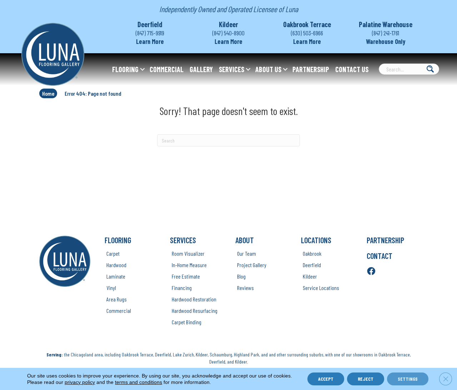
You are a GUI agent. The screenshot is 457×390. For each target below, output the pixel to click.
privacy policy (80, 382)
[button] (142, 69)
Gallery (201, 69)
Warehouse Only (386, 41)
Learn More (150, 41)
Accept (325, 379)
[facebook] (371, 271)
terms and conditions (138, 382)
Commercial (167, 69)
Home (48, 93)
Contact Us (351, 69)
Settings (408, 379)
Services (231, 69)
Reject (365, 379)
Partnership (310, 69)
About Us (268, 69)
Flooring (125, 69)
